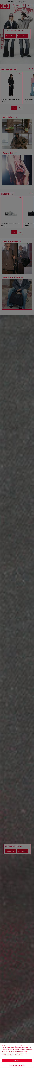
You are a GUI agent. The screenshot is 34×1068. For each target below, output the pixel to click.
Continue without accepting (17, 1065)
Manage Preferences (20, 1053)
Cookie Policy (18, 1055)
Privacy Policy (8, 1055)
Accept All (17, 1060)
